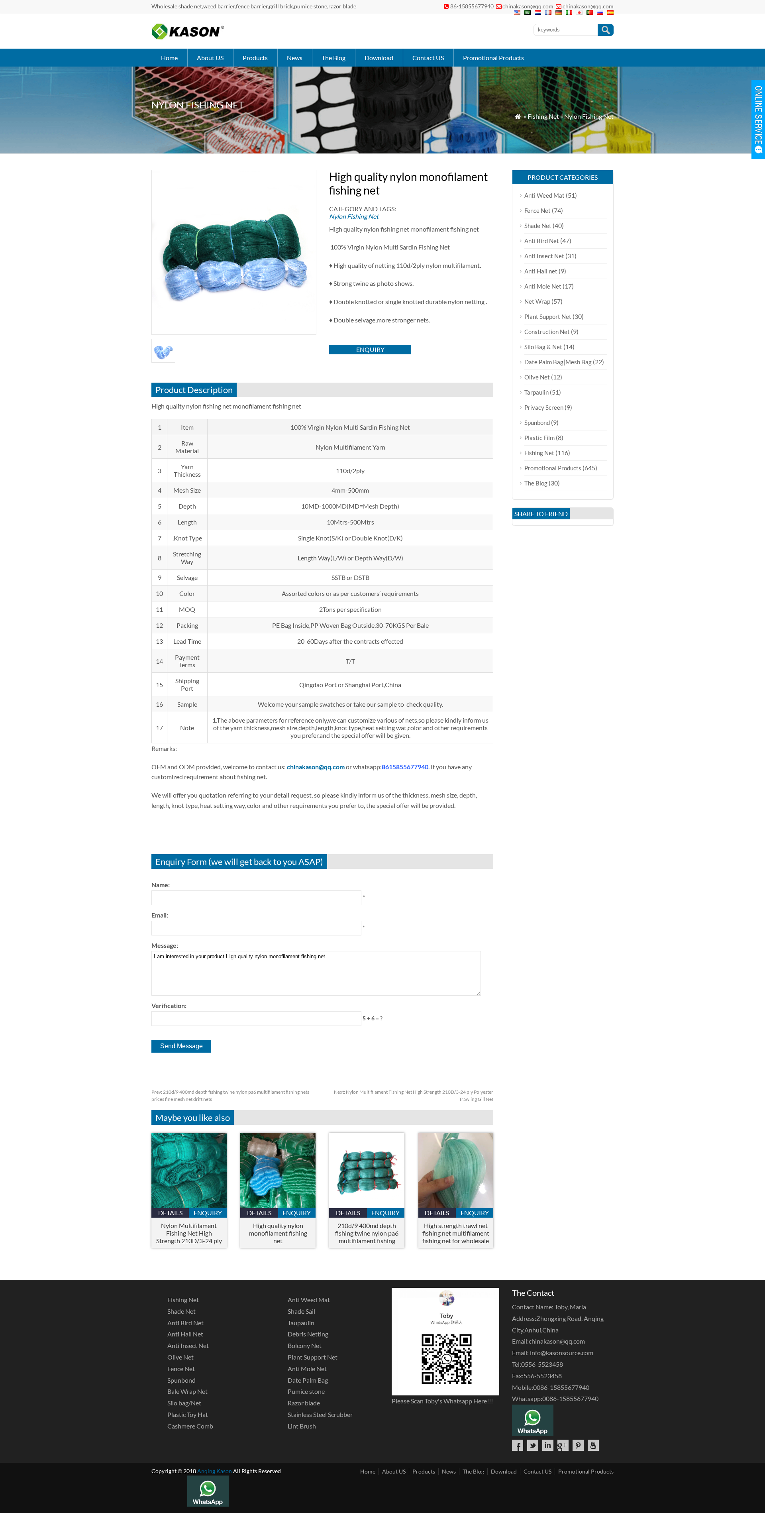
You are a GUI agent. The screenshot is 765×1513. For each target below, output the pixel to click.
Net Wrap (537, 301)
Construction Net (547, 331)
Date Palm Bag (308, 1380)
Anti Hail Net (185, 1334)
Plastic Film (539, 437)
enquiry (370, 349)
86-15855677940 (472, 6)
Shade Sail (301, 1311)
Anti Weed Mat (544, 195)
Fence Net (537, 210)
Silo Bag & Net (543, 346)
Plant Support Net (547, 316)
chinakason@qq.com (527, 6)
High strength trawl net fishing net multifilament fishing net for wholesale (455, 1233)
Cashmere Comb (190, 1426)
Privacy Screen (543, 407)
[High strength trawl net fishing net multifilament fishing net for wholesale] (456, 1205)
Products (255, 57)
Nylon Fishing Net (589, 116)
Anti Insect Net (544, 255)
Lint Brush (302, 1426)
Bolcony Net (305, 1345)
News (294, 57)
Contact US (428, 57)
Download (379, 57)
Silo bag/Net (184, 1403)
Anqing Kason (214, 1471)
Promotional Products (493, 57)
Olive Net (537, 377)
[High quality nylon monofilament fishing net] (278, 1205)
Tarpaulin (536, 392)
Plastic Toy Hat (187, 1414)
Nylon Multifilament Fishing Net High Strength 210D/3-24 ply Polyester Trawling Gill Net (189, 1233)
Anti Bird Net (541, 240)
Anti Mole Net (542, 286)
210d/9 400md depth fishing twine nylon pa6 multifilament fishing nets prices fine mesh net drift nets (366, 1233)
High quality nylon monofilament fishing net (278, 1233)
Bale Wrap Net (187, 1391)
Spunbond (537, 422)
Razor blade (304, 1403)
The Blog (333, 57)
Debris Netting (308, 1334)
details (170, 1212)
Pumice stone (306, 1391)
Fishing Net (543, 116)
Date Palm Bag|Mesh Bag (558, 361)
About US (210, 57)
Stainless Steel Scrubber (320, 1414)
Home (169, 57)
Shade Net (537, 225)
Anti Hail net (540, 271)
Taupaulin (301, 1322)
